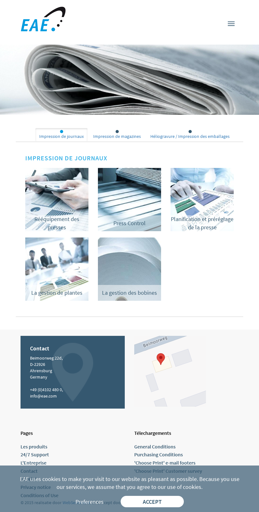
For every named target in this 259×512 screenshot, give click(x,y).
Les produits (34, 446)
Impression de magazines (117, 136)
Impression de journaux (61, 136)
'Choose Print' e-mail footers (165, 463)
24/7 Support (35, 454)
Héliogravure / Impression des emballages (190, 136)
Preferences (89, 501)
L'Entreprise (33, 463)
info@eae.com (43, 396)
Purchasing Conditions (158, 454)
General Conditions (155, 446)
